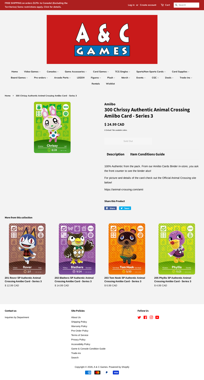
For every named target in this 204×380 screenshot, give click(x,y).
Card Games (100, 71)
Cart (167, 4)
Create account (148, 4)
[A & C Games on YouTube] (157, 318)
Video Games (31, 71)
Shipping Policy (79, 322)
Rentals (96, 83)
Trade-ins (185, 77)
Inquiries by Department (17, 317)
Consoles (52, 71)
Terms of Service (79, 335)
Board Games (18, 77)
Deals (168, 77)
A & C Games (101, 367)
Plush (110, 77)
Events (140, 77)
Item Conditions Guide (147, 154)
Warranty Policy (79, 326)
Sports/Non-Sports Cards (150, 71)
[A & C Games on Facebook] (145, 318)
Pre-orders (40, 77)
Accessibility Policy (80, 344)
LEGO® (81, 77)
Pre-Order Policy (79, 330)
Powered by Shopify (119, 367)
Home (14, 71)
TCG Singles (122, 71)
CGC (154, 77)
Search (75, 357)
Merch (125, 77)
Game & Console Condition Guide (88, 348)
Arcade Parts (61, 77)
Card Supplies (180, 71)
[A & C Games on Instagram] (151, 318)
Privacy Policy (78, 339)
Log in (131, 4)
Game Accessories (75, 71)
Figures (95, 77)
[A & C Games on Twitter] (139, 318)
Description (115, 154)
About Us (76, 317)
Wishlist (110, 83)
